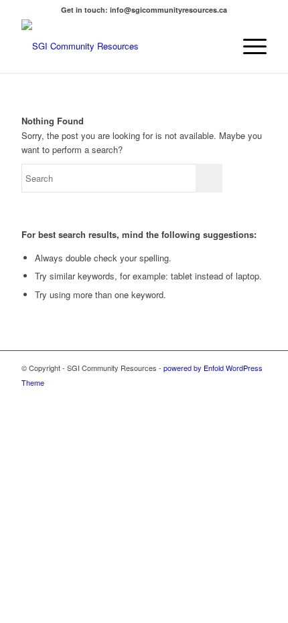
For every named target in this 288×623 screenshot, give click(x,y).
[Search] (217, 46)
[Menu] (248, 46)
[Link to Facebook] (256, 396)
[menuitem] (217, 46)
